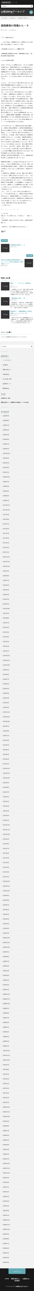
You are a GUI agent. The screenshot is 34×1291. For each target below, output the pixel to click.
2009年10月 (6, 947)
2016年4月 (6, 594)
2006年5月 (6, 1140)
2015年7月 (6, 622)
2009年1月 (6, 989)
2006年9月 (6, 1121)
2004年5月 (6, 1253)
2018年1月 (6, 500)
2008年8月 (6, 1013)
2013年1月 (6, 764)
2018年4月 (6, 486)
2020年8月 (6, 420)
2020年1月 (6, 448)
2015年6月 (6, 627)
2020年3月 (6, 444)
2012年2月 (6, 815)
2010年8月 (6, 900)
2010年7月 (6, 905)
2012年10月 (6, 778)
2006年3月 (6, 1149)
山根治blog (13, 30)
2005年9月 (6, 1177)
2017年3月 (6, 542)
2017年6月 (6, 528)
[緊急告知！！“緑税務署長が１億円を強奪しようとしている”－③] (5, 314)
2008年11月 (6, 999)
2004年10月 (6, 1229)
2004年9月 (6, 1234)
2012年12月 (6, 768)
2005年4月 (6, 1201)
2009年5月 (6, 970)
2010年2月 (6, 928)
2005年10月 (6, 1173)
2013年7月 (6, 735)
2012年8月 (6, 787)
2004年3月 (6, 1262)
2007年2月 (6, 1097)
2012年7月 (6, 792)
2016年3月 (6, 599)
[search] (31, 6)
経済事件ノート (7, 383)
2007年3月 (6, 1093)
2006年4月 (6, 1144)
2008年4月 (6, 1032)
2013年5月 (6, 745)
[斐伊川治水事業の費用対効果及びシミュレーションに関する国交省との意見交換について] (29, 263)
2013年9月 (6, 726)
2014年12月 (6, 655)
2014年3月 (6, 698)
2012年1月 (6, 820)
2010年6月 (6, 909)
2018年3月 (6, 491)
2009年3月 (6, 980)
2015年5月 (6, 632)
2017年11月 (6, 505)
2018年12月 (6, 477)
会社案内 (5, 365)
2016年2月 (6, 604)
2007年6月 (6, 1079)
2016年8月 (6, 575)
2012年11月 (6, 773)
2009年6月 (6, 966)
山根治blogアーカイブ (13, 11)
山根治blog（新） (6, 398)
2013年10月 (6, 721)
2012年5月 (6, 801)
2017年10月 (6, 510)
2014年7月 (6, 679)
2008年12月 (6, 994)
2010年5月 (6, 914)
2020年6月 (6, 430)
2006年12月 (6, 1107)
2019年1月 (6, 472)
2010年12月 (6, 881)
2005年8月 (6, 1182)
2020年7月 (6, 425)
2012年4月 (6, 806)
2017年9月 (6, 514)
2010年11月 (6, 886)
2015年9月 (6, 613)
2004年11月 (6, 1224)
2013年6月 (6, 740)
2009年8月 (6, 956)
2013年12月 (6, 712)
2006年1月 (6, 1159)
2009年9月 (6, 952)
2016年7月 (6, 580)
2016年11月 (6, 561)
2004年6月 (6, 1248)
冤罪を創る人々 (7, 369)
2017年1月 (6, 552)
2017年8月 (6, 519)
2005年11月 (6, 1168)
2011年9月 (6, 839)
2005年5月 (6, 1196)
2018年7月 (6, 481)
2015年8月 (6, 618)
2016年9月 (6, 571)
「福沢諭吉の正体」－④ (17, 298)
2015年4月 (6, 637)
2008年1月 (6, 1046)
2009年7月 (6, 961)
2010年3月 (6, 923)
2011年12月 (6, 825)
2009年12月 (6, 938)
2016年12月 (6, 557)
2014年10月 (6, 665)
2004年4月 (6, 1257)
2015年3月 (6, 641)
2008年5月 (6, 1027)
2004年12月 (6, 1220)
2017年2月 (6, 547)
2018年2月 (6, 495)
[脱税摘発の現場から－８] (5, 248)
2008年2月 (6, 1041)
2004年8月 (6, 1239)
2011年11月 (6, 829)
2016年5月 (6, 590)
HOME (7, 1278)
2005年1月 (6, 1215)
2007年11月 (6, 1055)
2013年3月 (6, 754)
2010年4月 (6, 919)
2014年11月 (6, 660)
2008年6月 (6, 1022)
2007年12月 (6, 1050)
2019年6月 (6, 458)
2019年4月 (6, 467)
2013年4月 (6, 749)
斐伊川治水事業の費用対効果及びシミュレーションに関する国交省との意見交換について (12, 262)
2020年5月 (6, 434)
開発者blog (6, 388)
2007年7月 (6, 1074)
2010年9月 (6, 895)
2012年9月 (6, 782)
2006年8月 (6, 1126)
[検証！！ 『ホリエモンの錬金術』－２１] (5, 286)
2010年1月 (6, 933)
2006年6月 (6, 1135)
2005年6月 (6, 1191)
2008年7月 (6, 1018)
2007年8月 (6, 1069)
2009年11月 (6, 942)
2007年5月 (6, 1083)
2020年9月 (6, 416)
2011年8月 (6, 843)
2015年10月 (6, 608)
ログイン (16, 337)
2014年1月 (6, 707)
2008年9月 (6, 1008)
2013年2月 (6, 759)
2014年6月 (6, 684)
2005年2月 (6, 1210)
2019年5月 (6, 463)
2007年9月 (6, 1065)
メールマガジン (7, 360)
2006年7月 (6, 1130)
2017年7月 (6, 524)
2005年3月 (6, 1206)
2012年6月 (6, 796)
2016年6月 (6, 585)
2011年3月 (6, 867)
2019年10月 (6, 453)
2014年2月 (6, 702)
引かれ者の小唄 (7, 379)
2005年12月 (6, 1163)
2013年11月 (6, 717)
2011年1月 (6, 876)
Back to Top (17, 1271)
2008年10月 (6, 1003)
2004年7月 (6, 1243)
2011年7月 (6, 848)
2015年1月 (6, 651)
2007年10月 (6, 1060)
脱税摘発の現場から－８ (17, 245)
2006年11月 (6, 1112)
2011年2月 (6, 872)
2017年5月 (6, 533)
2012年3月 (6, 811)
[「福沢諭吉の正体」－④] (5, 301)
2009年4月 (6, 975)
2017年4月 (6, 538)
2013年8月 (6, 731)
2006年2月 (6, 1154)
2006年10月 (6, 1116)
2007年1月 (6, 1102)
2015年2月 (6, 646)
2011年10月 (6, 834)
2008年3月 (6, 1036)
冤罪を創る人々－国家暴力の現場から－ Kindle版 (14, 402)
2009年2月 (6, 985)
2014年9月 (6, 670)
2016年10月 (6, 566)
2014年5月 (6, 688)
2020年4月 (6, 439)
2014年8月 (6, 674)
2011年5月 (6, 858)
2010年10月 (6, 890)
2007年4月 (6, 1088)
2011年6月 (6, 853)
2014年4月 (6, 693)
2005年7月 (6, 1187)
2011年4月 (6, 862)
